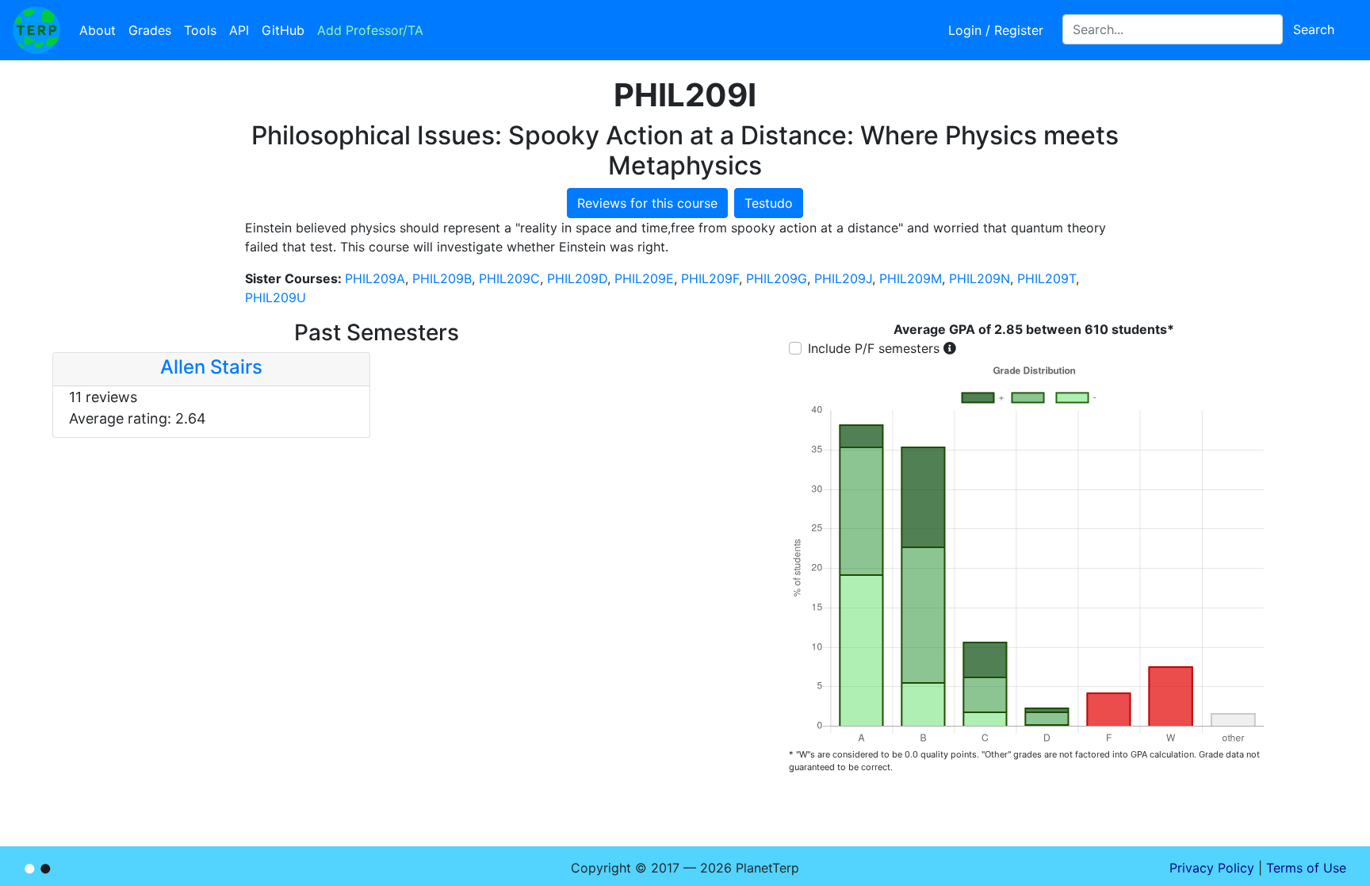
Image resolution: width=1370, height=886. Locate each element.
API (239, 30)
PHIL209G (776, 278)
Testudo (768, 203)
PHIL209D (577, 278)
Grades (149, 30)
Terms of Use (1306, 868)
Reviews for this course (647, 203)
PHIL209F (710, 278)
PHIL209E (644, 278)
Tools (200, 30)
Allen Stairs (211, 366)
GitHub (283, 30)
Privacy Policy (1211, 868)
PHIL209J (843, 278)
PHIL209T (1046, 278)
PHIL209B (442, 278)
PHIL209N (979, 278)
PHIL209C (509, 278)
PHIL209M (910, 278)
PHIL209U (275, 297)
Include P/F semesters (873, 348)
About (97, 30)
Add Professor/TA (370, 30)
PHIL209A (375, 278)
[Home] (36, 30)
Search (1313, 29)
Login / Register (995, 30)
